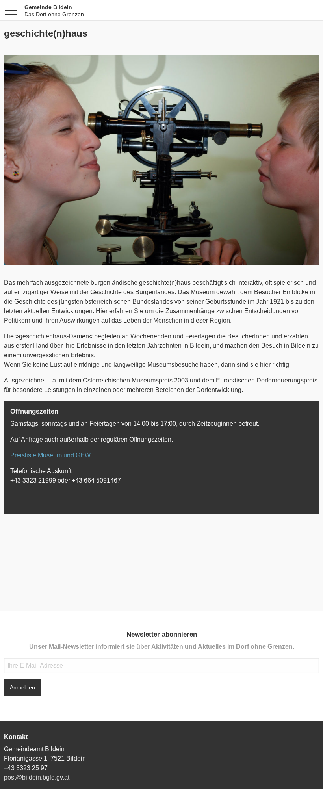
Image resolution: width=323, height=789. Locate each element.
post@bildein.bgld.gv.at (36, 777)
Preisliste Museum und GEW (50, 455)
